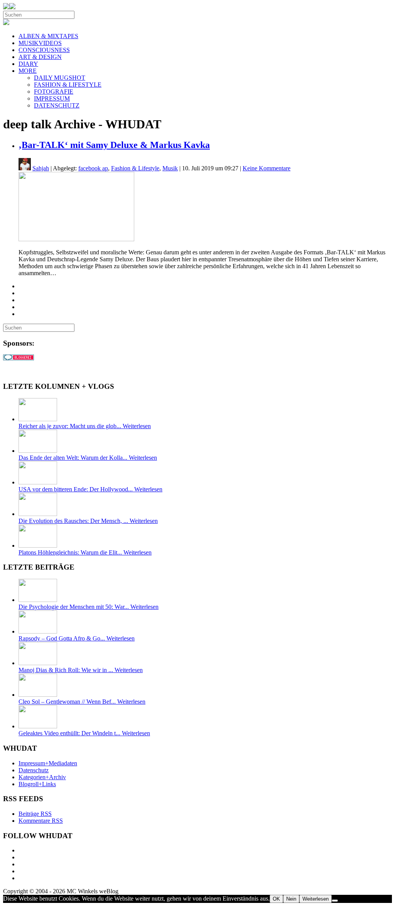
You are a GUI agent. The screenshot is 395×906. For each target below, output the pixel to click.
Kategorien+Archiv (42, 777)
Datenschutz (34, 770)
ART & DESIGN (40, 57)
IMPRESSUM (52, 98)
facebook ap (93, 168)
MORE (28, 70)
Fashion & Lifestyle (135, 168)
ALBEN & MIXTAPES (48, 36)
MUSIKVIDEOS (40, 43)
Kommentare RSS (41, 820)
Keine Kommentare (266, 168)
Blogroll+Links (37, 784)
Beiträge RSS (35, 813)
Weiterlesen (315, 899)
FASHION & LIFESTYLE (67, 84)
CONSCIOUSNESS (44, 50)
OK (276, 899)
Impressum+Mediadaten (48, 763)
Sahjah (40, 168)
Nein (291, 899)
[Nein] (335, 900)
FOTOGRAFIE (53, 91)
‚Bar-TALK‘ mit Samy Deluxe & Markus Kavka (114, 145)
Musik (170, 168)
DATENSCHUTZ (56, 105)
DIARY (28, 64)
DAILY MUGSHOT (59, 77)
